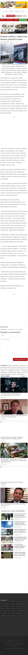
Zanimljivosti (20, 611)
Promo (19, 615)
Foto (23, 615)
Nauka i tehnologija (17, 613)
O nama (5, 11)
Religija (7, 608)
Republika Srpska (4, 41)
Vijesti (2, 20)
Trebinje (7, 604)
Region (13, 606)
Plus (16, 329)
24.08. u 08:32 (18, 527)
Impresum (17, 11)
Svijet (17, 606)
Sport (16, 20)
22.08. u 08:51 (18, 543)
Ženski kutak (14, 615)
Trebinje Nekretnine (19, 644)
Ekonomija (17, 608)
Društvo (9, 20)
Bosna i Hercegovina (5, 606)
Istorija (8, 615)
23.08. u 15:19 (18, 535)
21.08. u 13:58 (18, 558)
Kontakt (22, 11)
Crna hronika (4, 611)
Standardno (3, 329)
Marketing (11, 11)
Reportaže (3, 615)
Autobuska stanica (10, 642)
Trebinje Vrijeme (8, 644)
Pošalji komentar (20, 359)
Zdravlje (10, 613)
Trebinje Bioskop (14, 645)
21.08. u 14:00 (18, 550)
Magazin (14, 611)
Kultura (3, 608)
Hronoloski (11, 329)
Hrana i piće (3, 613)
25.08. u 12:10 (18, 519)
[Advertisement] (14, 132)
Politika (12, 608)
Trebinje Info (19, 642)
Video (2, 618)
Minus (20, 329)
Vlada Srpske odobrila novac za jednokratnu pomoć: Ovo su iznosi (19, 554)
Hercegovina (13, 604)
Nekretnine (23, 20)
